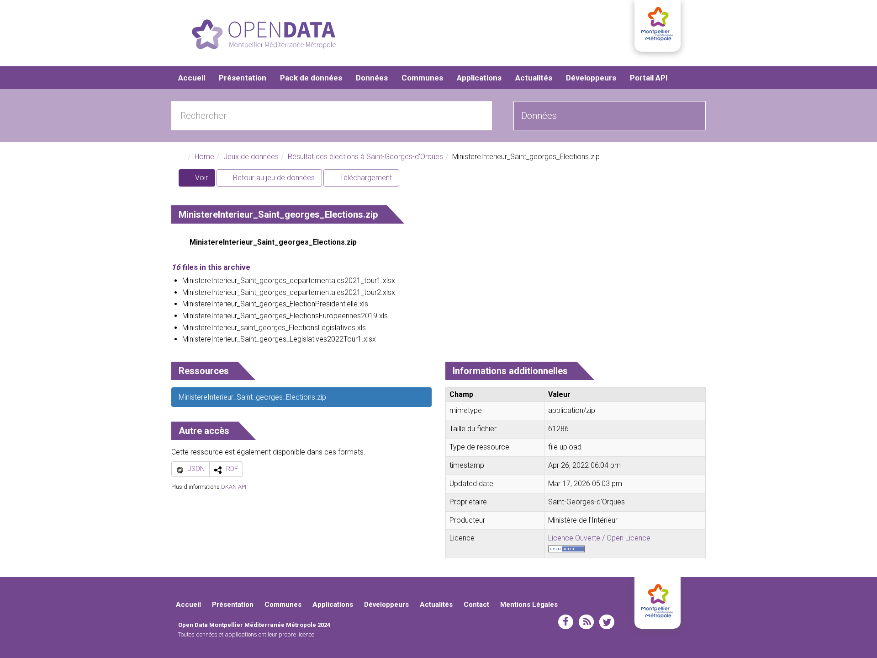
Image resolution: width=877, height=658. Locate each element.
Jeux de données (251, 156)
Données (372, 77)
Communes (422, 77)
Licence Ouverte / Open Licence (599, 538)
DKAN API (233, 486)
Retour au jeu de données (273, 177)
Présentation (242, 77)
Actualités (533, 77)
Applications (479, 77)
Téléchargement (365, 177)
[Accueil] (263, 34)
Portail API (649, 77)
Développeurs (591, 77)
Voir (204, 180)
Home (204, 156)
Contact (476, 604)
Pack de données (311, 77)
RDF (232, 468)
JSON (196, 468)
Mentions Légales (529, 604)
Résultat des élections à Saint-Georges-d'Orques (365, 156)
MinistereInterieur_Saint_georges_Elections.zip (273, 242)
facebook (565, 622)
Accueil (191, 77)
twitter (606, 622)
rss (586, 622)
